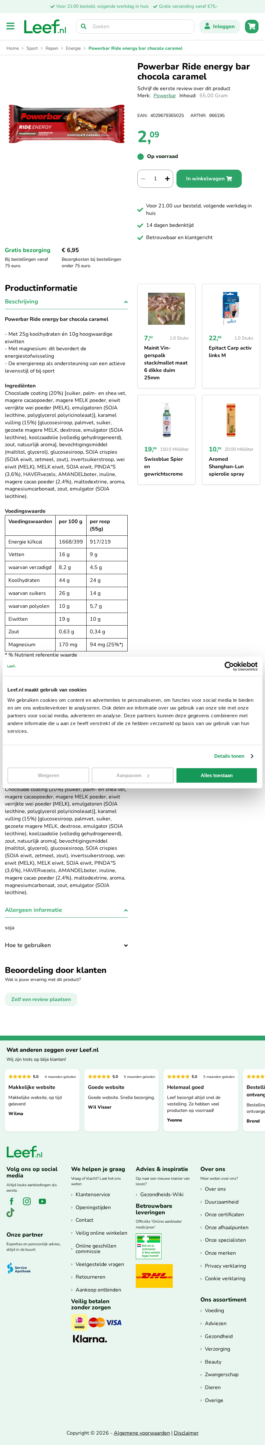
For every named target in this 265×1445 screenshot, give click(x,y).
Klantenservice (93, 1194)
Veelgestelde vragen (100, 1264)
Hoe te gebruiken (28, 945)
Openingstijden (93, 1207)
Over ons (215, 1189)
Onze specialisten (225, 1240)
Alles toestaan (217, 775)
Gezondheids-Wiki (162, 1194)
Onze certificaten (224, 1214)
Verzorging (217, 1349)
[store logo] (45, 26)
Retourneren (90, 1277)
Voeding (214, 1310)
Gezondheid (219, 1336)
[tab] (66, 303)
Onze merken (220, 1253)
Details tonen (229, 756)
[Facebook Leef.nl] (13, 1205)
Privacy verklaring (225, 1266)
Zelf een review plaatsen (41, 999)
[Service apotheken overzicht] (21, 1268)
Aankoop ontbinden (98, 1289)
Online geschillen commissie (96, 1248)
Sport (32, 48)
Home (12, 48)
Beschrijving (21, 301)
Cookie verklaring (225, 1278)
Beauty (213, 1362)
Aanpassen (129, 775)
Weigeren (48, 775)
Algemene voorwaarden (142, 1433)
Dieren (213, 1387)
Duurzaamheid (221, 1202)
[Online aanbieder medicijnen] (151, 1257)
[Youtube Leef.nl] (44, 1205)
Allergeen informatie (33, 910)
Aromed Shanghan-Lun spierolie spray (226, 467)
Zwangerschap (221, 1374)
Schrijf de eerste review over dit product (183, 88)
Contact (84, 1220)
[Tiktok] (12, 1215)
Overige (214, 1400)
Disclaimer (186, 1433)
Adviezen (216, 1323)
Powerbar (165, 95)
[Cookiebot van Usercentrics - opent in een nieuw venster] (229, 666)
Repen (52, 48)
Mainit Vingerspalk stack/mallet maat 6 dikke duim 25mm (165, 362)
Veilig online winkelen (101, 1233)
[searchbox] (135, 26)
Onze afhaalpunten (227, 1227)
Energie (73, 48)
